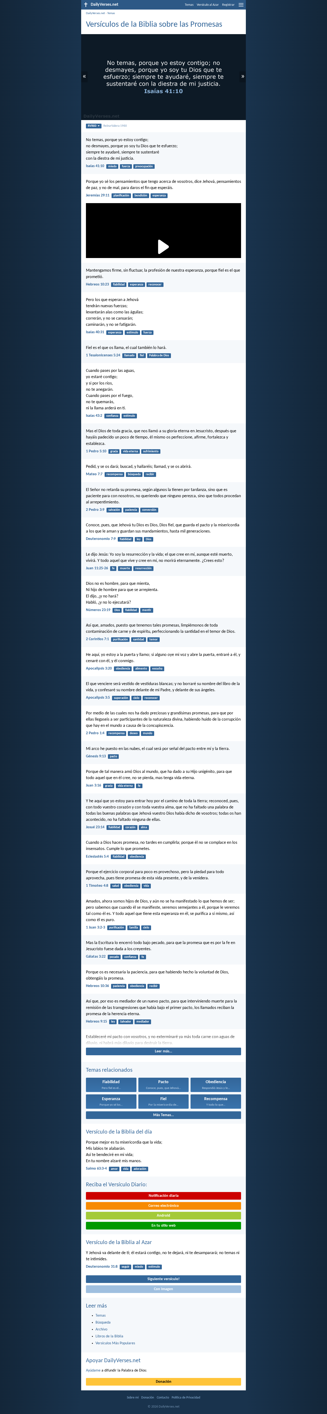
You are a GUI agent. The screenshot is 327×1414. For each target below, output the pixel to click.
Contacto (163, 1397)
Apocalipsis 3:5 (98, 698)
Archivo (101, 1329)
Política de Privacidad (186, 1397)
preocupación (144, 166)
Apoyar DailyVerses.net (113, 1361)
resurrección (143, 568)
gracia (114, 451)
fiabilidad (119, 284)
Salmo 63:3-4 (96, 1169)
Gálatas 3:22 (96, 957)
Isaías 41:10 (95, 166)
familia (133, 927)
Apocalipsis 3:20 (99, 668)
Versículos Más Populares (115, 1343)
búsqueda (134, 474)
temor (153, 639)
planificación (121, 195)
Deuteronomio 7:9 (101, 539)
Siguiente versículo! (163, 1279)
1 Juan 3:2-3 (95, 927)
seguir (126, 1266)
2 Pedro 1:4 (95, 733)
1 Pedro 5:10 (96, 451)
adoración (140, 1169)
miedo (112, 166)
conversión (149, 510)
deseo (134, 733)
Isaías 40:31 (95, 332)
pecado (114, 957)
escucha (157, 668)
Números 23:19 (98, 610)
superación (121, 698)
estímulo (132, 332)
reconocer (155, 284)
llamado (129, 355)
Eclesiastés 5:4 (97, 857)
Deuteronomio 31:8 (102, 1267)
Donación (163, 1382)
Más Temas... (163, 1115)
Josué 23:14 (95, 827)
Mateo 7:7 (94, 474)
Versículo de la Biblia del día (119, 1132)
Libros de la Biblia (109, 1336)
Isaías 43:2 (94, 416)
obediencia (123, 668)
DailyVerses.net (95, 13)
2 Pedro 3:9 (95, 510)
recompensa (115, 474)
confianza (112, 415)
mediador (142, 1021)
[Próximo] (163, 1040)
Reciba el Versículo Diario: (116, 1185)
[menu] (241, 6)
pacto (113, 756)
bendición (141, 195)
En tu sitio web (164, 1226)
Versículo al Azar (208, 5)
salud (115, 885)
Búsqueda (103, 1322)
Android (163, 1216)
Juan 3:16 (93, 785)
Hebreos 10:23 (97, 284)
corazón (130, 827)
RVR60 (92, 125)
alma (144, 827)
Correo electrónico (163, 1206)
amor (114, 1169)
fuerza (126, 166)
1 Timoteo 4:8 (97, 886)
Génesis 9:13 (96, 756)
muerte (125, 568)
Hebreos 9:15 (96, 1022)
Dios (148, 539)
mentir (146, 610)
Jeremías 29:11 (97, 195)
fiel (142, 355)
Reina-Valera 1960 (115, 125)
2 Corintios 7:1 (97, 639)
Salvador (125, 1021)
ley (139, 539)
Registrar (228, 5)
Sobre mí (133, 1397)
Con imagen (163, 1289)
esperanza (159, 195)
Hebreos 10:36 (97, 986)
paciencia (131, 510)
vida (146, 885)
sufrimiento (150, 451)
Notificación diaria (164, 1196)
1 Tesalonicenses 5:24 (103, 355)
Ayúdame (93, 1370)
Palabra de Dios (159, 355)
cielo (136, 698)
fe (113, 568)
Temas (189, 5)
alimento (141, 668)
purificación (120, 639)
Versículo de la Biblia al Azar (119, 1242)
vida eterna (130, 451)
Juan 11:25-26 (97, 568)
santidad (138, 639)
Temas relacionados (109, 1070)
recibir (150, 474)
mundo (147, 733)
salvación (114, 510)
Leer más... (163, 1051)
